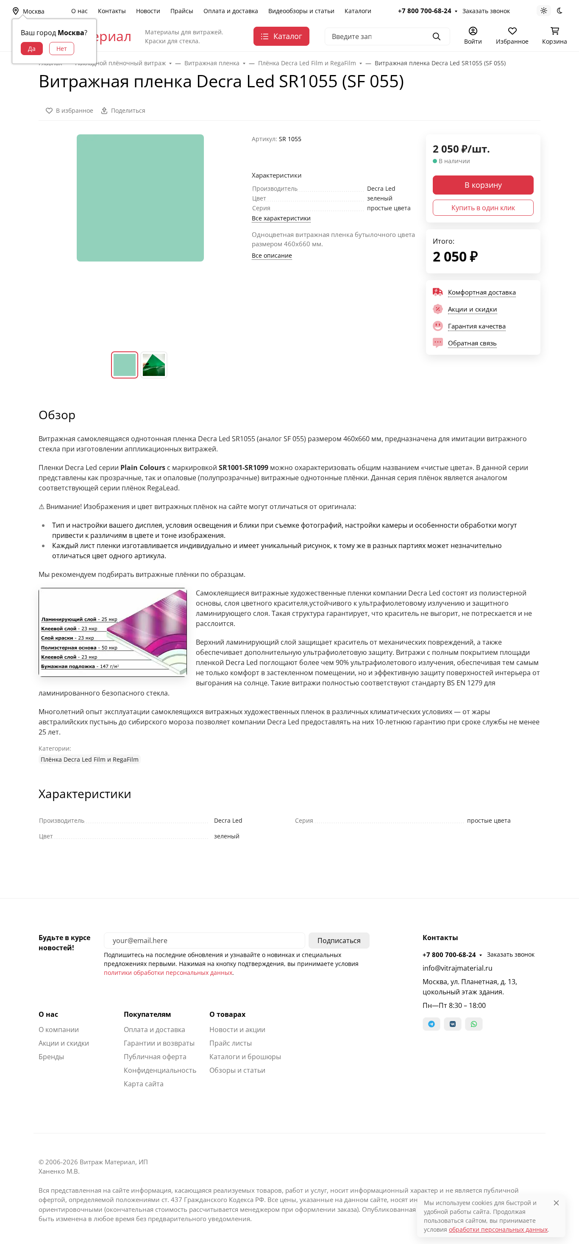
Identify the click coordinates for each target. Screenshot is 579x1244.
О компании (59, 1029)
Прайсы (181, 11)
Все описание (272, 255)
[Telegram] (431, 1024)
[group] (140, 235)
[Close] (556, 1202)
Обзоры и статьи (237, 1070)
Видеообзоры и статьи (301, 11)
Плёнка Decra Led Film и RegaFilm (90, 759)
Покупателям (147, 1014)
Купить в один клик (483, 207)
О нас (79, 11)
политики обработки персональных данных (168, 972)
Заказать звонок (486, 11)
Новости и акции (237, 1029)
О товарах (227, 1014)
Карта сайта (144, 1083)
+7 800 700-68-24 (424, 10)
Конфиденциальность (160, 1070)
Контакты (112, 11)
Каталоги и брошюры (245, 1056)
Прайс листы (230, 1043)
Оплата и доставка (230, 11)
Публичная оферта (155, 1056)
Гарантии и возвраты (159, 1043)
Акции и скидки (64, 1043)
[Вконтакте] (453, 1024)
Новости (148, 11)
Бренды (51, 1056)
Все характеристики (281, 218)
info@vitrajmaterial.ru (458, 968)
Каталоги (358, 11)
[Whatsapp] (474, 1024)
